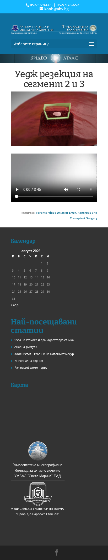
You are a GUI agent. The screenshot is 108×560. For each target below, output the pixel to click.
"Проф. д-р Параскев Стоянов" (37, 514)
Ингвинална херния (28, 361)
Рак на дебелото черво (30, 367)
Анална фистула (25, 347)
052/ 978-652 (68, 4)
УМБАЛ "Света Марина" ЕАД (37, 476)
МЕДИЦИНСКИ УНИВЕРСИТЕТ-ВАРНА (37, 509)
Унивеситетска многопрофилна (37, 465)
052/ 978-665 (41, 4)
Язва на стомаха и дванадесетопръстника (44, 340)
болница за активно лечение (37, 470)
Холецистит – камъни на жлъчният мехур (44, 354)
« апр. (15, 305)
